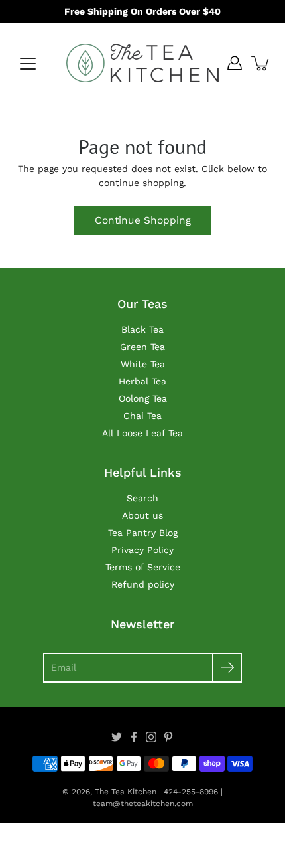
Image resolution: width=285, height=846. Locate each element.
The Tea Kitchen (125, 791)
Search (142, 498)
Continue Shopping (143, 220)
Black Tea (142, 329)
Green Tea (142, 346)
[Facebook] (134, 737)
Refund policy (142, 584)
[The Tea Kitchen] (142, 63)
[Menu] (27, 64)
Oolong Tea (143, 398)
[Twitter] (116, 737)
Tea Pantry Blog (143, 532)
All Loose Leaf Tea (142, 433)
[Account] (234, 63)
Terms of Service (142, 567)
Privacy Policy (142, 550)
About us (142, 515)
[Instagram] (151, 737)
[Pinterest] (168, 737)
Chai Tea (142, 415)
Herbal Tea (142, 381)
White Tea (143, 364)
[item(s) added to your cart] (261, 63)
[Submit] (227, 668)
